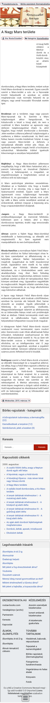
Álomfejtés (7, 643)
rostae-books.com (11, 605)
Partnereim (7, 615)
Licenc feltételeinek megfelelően (25, 692)
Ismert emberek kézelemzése (36, 614)
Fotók (29, 682)
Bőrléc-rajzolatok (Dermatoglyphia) (34, 655)
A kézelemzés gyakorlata (35, 622)
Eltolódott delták (15, 533)
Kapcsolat (7, 624)
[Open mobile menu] (25, 698)
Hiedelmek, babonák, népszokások (36, 640)
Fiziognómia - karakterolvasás (34, 663)
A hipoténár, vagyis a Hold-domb (22, 474)
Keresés (41, 447)
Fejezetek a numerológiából (33, 647)
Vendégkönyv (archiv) (12, 610)
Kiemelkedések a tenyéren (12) (17, 424)
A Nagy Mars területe (17, 485)
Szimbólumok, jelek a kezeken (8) (18, 428)
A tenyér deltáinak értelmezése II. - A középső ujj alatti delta (24, 503)
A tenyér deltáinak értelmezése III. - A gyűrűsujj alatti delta (24, 510)
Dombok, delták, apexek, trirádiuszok (24, 529)
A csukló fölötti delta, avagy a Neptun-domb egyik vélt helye (25, 469)
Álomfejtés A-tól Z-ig (12, 638)
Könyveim (31, 677)
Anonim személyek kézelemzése (38, 606)
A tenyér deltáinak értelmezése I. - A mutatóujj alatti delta (24, 497)
